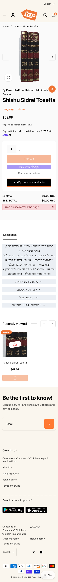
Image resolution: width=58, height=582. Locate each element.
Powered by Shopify (39, 577)
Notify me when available (29, 182)
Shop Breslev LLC (24, 577)
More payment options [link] (29, 173)
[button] (4, 14)
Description (10, 234)
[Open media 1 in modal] (29, 56)
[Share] (52, 89)
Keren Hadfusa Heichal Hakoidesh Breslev (25, 92)
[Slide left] (5, 57)
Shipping (6, 125)
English (47, 3)
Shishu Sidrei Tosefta (15, 362)
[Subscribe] (49, 424)
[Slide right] (52, 57)
